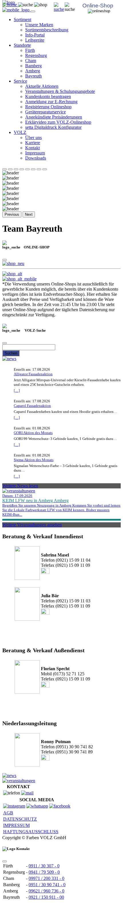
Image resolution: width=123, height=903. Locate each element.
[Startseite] (59, 9)
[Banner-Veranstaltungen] (18, 780)
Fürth (30, 50)
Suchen (11, 353)
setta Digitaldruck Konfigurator (53, 127)
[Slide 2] (10, 169)
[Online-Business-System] (12, 273)
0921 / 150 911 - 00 (46, 897)
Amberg (32, 70)
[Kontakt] (27, 792)
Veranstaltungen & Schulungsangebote (60, 91)
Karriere (32, 142)
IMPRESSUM (16, 825)
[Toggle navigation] (33, 11)
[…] (17, 390)
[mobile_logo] (16, 9)
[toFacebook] (59, 806)
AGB (8, 812)
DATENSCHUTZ (20, 819)
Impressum (35, 152)
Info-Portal (35, 34)
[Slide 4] (21, 169)
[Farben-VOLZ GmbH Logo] (8, 2)
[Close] (4, 260)
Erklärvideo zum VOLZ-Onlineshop (58, 122)
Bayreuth (33, 76)
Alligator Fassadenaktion (33, 374)
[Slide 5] (27, 169)
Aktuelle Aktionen (41, 86)
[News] (9, 358)
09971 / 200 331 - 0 (46, 878)
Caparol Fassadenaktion (32, 405)
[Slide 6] (33, 169)
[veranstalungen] (18, 490)
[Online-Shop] (13, 263)
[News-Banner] (9, 775)
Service (20, 81)
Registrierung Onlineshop (48, 106)
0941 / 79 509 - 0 (44, 872)
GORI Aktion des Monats (33, 433)
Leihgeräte (34, 40)
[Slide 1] (4, 169)
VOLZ (20, 132)
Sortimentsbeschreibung (46, 29)
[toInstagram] (14, 806)
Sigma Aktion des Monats (33, 460)
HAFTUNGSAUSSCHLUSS (30, 831)
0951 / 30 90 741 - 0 (47, 884)
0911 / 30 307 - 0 (44, 865)
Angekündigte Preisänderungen (53, 117)
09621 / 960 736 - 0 (46, 890)
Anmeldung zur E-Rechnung (51, 101)
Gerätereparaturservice (45, 111)
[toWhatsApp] (37, 806)
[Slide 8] (44, 169)
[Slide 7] (39, 169)
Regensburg (36, 55)
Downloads (35, 158)
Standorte (22, 45)
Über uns (33, 137)
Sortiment (22, 19)
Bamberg (33, 65)
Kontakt (32, 147)
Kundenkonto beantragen (48, 96)
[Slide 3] (16, 169)
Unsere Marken (39, 24)
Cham (30, 60)
